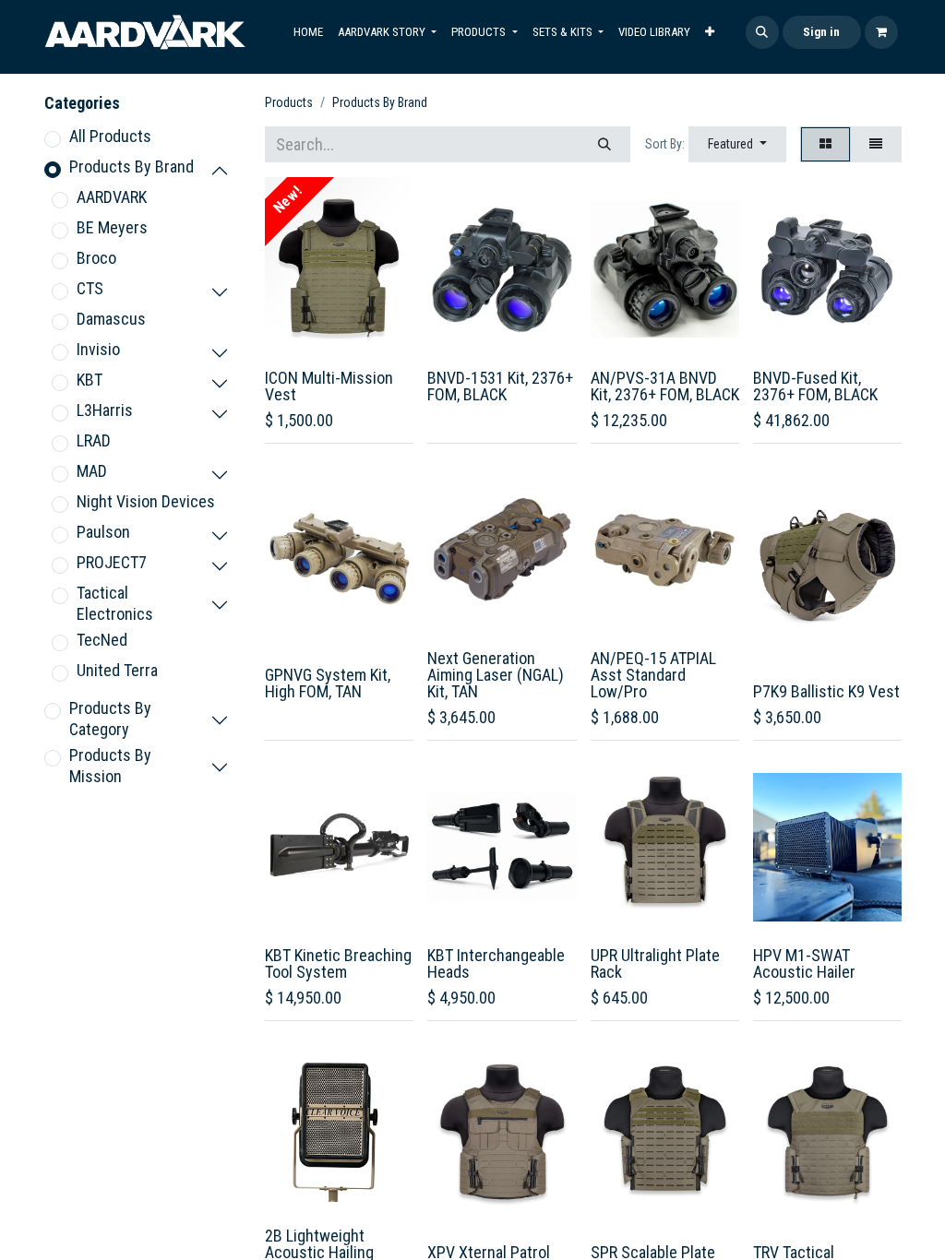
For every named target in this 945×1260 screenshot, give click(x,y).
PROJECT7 (112, 562)
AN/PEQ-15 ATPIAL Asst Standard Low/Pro (653, 674)
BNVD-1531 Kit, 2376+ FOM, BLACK (500, 386)
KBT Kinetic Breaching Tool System (338, 963)
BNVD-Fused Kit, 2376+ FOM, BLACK (815, 386)
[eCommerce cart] (881, 32)
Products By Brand (131, 166)
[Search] (604, 144)
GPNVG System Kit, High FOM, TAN (327, 683)
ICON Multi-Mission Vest (329, 386)
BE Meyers (112, 227)
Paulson (103, 531)
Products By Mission (110, 765)
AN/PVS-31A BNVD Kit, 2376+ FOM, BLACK (665, 386)
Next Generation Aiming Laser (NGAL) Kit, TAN (495, 674)
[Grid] (825, 144)
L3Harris (105, 410)
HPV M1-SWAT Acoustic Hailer (804, 963)
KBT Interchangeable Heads (496, 963)
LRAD (94, 440)
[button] (762, 32)
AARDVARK (112, 197)
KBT (89, 379)
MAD (92, 471)
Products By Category (110, 718)
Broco (96, 257)
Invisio (98, 349)
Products (289, 102)
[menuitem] (308, 32)
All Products (110, 136)
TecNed (102, 639)
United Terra (117, 670)
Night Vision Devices (146, 501)
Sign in (821, 32)
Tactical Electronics (115, 603)
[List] (876, 144)
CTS (90, 288)
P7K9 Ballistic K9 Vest (826, 691)
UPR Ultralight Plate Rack (655, 963)
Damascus (111, 318)
